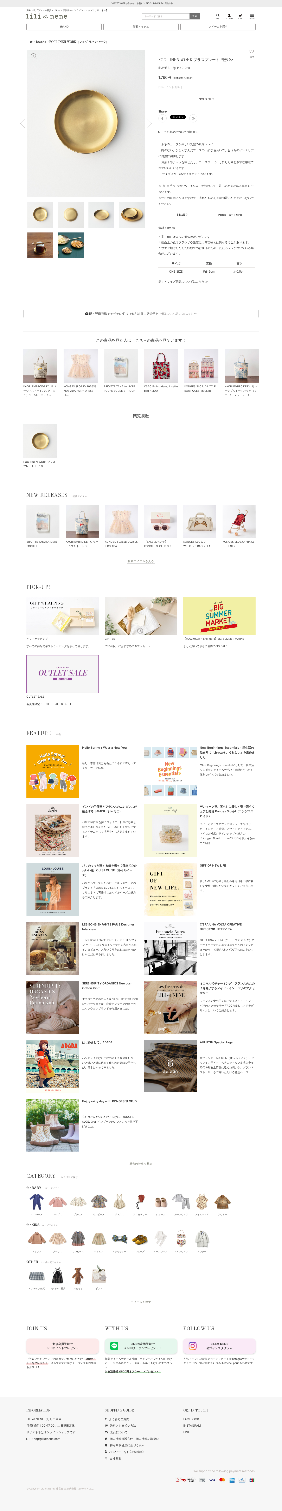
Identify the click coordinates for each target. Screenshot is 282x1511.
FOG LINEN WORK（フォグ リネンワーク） (79, 42)
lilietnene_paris (230, 1363)
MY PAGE (229, 18)
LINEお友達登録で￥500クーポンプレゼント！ (143, 1346)
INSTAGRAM (192, 1425)
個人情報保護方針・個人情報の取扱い (134, 1438)
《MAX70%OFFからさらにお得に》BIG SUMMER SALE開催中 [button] (141, 3)
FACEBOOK (191, 1419)
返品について (119, 1432)
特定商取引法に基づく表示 (127, 1445)
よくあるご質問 (119, 1419)
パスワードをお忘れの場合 (126, 1452)
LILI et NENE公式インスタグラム (219, 1346)
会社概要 (115, 1458)
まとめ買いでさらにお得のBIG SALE (205, 646)
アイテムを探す (218, 26)
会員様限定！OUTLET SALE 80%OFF (49, 704)
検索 (195, 16)
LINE (186, 1432)
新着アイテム (141, 26)
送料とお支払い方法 (123, 1425)
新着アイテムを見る (141, 561)
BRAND (64, 26)
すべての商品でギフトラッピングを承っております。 (58, 646)
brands (41, 42)
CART (240, 18)
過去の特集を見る (141, 1163)
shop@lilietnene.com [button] (46, 1438)
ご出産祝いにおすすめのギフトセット (127, 646)
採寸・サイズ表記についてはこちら (181, 281)
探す (218, 18)
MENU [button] (252, 18)
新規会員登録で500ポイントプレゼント (63, 1346)
